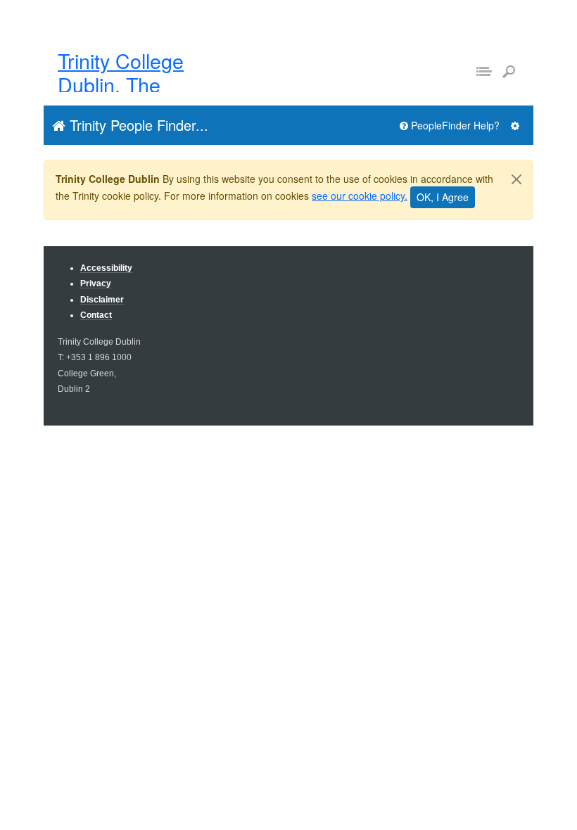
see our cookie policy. (359, 196)
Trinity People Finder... (136, 125)
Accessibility (106, 267)
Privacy (95, 283)
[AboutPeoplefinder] (515, 126)
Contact (96, 314)
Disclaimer (102, 299)
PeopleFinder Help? (454, 125)
